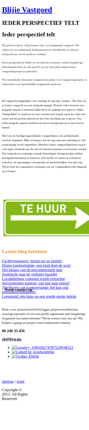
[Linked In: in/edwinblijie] (33, 352)
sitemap (8, 381)
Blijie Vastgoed (27, 9)
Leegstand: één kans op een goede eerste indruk (39, 296)
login (20, 381)
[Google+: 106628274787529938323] (42, 347)
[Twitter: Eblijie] (25, 356)
